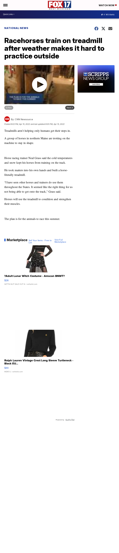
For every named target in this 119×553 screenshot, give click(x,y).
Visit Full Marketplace (60, 241)
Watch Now (107, 5)
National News (16, 28)
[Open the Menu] (5, 5)
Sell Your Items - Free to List (40, 241)
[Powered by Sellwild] (69, 420)
